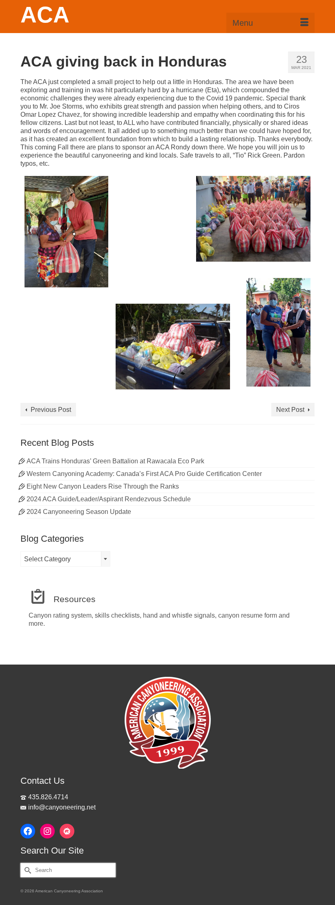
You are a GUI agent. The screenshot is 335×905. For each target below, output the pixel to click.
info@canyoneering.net (62, 807)
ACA (44, 14)
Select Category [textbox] (47, 559)
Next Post (290, 409)
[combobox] (65, 559)
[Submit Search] (26, 870)
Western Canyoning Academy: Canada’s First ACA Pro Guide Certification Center (144, 473)
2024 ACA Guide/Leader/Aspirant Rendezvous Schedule (109, 499)
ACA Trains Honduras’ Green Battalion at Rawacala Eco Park (115, 461)
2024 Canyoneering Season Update (79, 511)
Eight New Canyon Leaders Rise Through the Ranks (103, 486)
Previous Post (51, 409)
